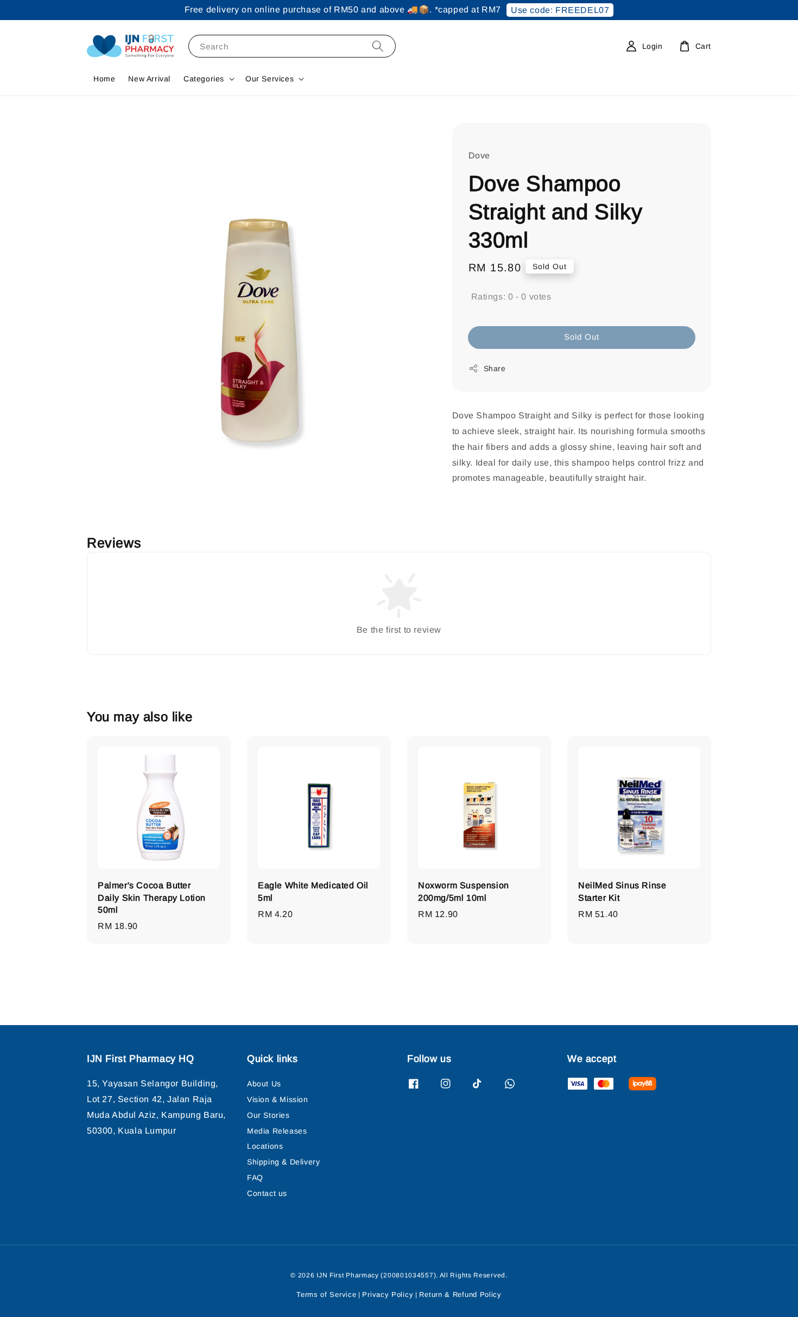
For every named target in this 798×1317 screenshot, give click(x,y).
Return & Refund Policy (460, 1294)
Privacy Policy (387, 1294)
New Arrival (149, 78)
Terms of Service (326, 1294)
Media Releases (277, 1131)
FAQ (255, 1177)
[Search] (377, 45)
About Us (264, 1083)
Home (104, 78)
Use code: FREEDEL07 (560, 10)
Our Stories (268, 1115)
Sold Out (581, 336)
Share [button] (495, 368)
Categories (203, 78)
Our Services (269, 78)
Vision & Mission (277, 1099)
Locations (265, 1146)
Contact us (267, 1193)
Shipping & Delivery (283, 1161)
